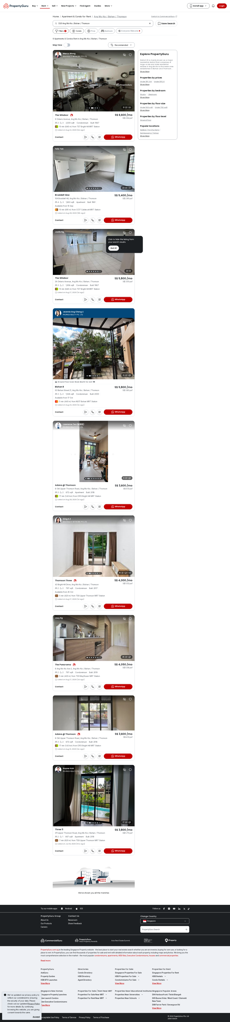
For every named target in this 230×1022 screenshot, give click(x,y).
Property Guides (48, 976)
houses (152, 956)
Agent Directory (84, 980)
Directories (83, 969)
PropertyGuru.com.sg (50, 950)
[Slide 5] (93, 107)
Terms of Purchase (101, 1017)
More (107, 6)
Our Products (46, 923)
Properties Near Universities (127, 995)
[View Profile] (71, 55)
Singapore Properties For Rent (165, 973)
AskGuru (44, 973)
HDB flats (122, 956)
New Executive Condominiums (54, 1002)
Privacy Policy (34, 1004)
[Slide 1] (87, 188)
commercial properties (168, 956)
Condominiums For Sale (125, 980)
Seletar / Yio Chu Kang (149, 130)
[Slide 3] (88, 107)
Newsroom (72, 920)
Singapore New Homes (52, 991)
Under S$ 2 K (159, 82)
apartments (113, 956)
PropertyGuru (47, 969)
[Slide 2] (89, 188)
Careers (44, 927)
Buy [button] (34, 6)
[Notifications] (213, 6)
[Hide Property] (124, 55)
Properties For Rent (161, 969)
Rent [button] (44, 6)
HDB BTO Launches (49, 980)
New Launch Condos (49, 998)
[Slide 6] (96, 107)
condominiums (100, 956)
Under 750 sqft (161, 107)
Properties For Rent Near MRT (91, 998)
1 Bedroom (152, 94)
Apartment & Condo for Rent (76, 16)
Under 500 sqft (146, 107)
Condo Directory (85, 973)
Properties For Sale (124, 969)
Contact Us (73, 916)
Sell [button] (53, 6)
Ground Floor (145, 120)
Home (56, 16)
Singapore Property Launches (54, 995)
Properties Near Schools (126, 998)
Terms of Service (69, 1017)
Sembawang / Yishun (149, 133)
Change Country (148, 916)
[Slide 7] (98, 107)
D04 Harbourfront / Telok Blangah (166, 995)
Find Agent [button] (85, 6)
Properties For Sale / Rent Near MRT (95, 991)
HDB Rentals (157, 976)
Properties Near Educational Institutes (133, 991)
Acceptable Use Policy (50, 1017)
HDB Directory (84, 976)
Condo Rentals (158, 980)
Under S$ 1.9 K (146, 82)
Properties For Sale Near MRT (91, 995)
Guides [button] (97, 6)
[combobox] (103, 23)
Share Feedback (75, 923)
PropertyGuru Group (51, 916)
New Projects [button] (67, 6)
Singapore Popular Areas (164, 991)
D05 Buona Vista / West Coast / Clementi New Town (169, 999)
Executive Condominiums (137, 956)
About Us (44, 920)
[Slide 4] (90, 107)
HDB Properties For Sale (125, 976)
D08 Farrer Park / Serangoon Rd (166, 1005)
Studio (143, 94)
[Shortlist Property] (130, 55)
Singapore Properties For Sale (128, 973)
